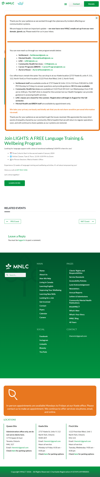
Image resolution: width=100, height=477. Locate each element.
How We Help (45, 278)
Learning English (46, 286)
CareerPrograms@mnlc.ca (53, 67)
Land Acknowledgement (79, 285)
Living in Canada (46, 282)
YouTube (43, 352)
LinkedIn (43, 344)
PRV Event (14, 221)
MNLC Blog (74, 318)
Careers (43, 317)
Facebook (44, 336)
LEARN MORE (14, 183)
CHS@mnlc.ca (51, 64)
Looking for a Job (47, 298)
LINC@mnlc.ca (31, 61)
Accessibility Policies (77, 281)
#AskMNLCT (74, 307)
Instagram (44, 340)
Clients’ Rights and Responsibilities (77, 272)
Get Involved (45, 302)
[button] (66, 4)
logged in (21, 240)
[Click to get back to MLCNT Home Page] (17, 266)
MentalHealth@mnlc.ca (43, 58)
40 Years (72, 322)
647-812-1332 (21, 170)
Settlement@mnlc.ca (39, 55)
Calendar (43, 314)
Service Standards (76, 277)
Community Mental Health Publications (80, 301)
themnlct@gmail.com (78, 336)
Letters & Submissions (78, 296)
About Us (43, 275)
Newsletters (74, 289)
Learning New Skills (48, 294)
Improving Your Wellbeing (50, 290)
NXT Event (85, 221)
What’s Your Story (77, 314)
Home (42, 271)
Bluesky (43, 348)
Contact (43, 306)
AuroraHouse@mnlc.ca (43, 69)
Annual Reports (75, 293)
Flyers (42, 310)
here (14, 451)
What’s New (74, 311)
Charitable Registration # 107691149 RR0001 (70, 472)
